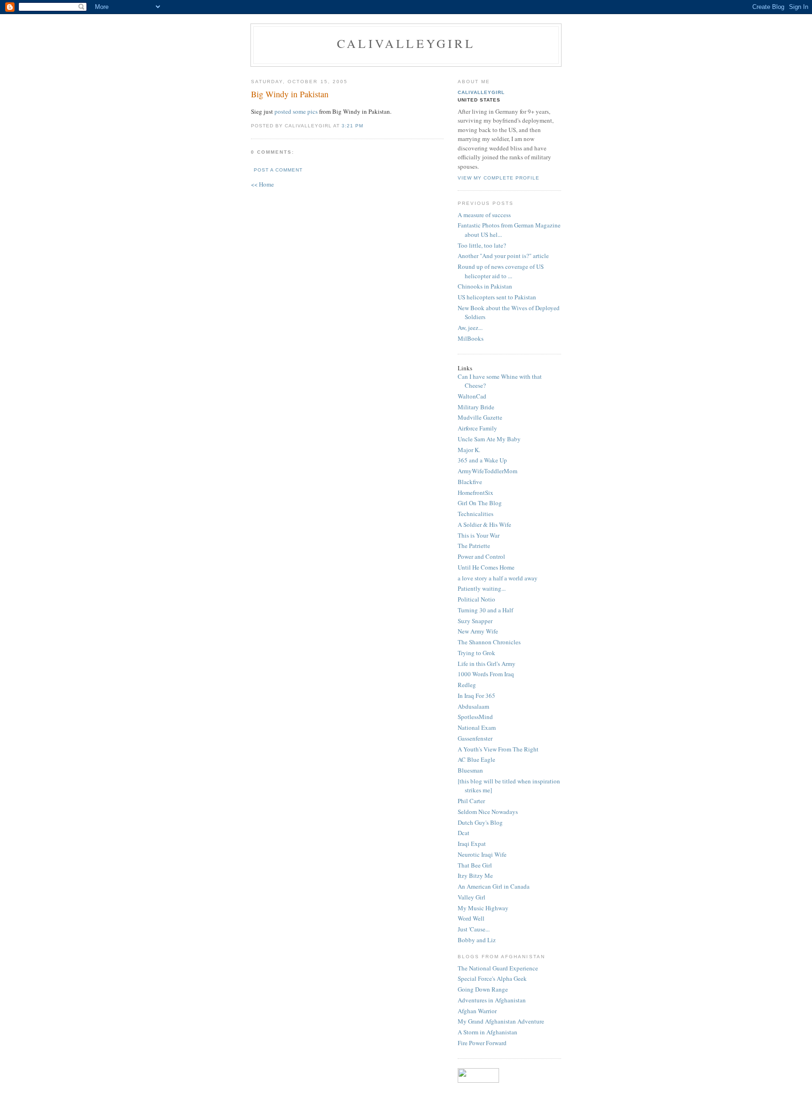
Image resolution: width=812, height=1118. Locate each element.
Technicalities (475, 513)
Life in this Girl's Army (486, 663)
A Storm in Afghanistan (487, 1032)
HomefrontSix (475, 492)
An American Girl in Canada (494, 886)
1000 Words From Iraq (486, 674)
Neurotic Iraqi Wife (482, 854)
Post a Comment (278, 169)
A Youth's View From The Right (498, 749)
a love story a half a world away (498, 578)
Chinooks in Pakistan (485, 286)
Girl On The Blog (480, 503)
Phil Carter (471, 801)
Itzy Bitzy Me (475, 875)
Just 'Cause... (474, 929)
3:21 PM (352, 125)
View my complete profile (498, 177)
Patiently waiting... (482, 588)
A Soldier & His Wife (484, 524)
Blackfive (470, 481)
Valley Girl (471, 897)
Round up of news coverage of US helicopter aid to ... (501, 271)
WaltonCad (472, 396)
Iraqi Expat (472, 843)
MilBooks (471, 338)
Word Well (471, 918)
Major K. (469, 450)
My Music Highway (483, 908)
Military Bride (476, 407)
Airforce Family (477, 428)
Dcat (463, 833)
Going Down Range (483, 989)
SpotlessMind (475, 716)
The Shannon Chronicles (489, 642)
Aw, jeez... (470, 327)
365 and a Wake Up (482, 460)
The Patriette (474, 545)
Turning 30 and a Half (485, 610)
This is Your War (479, 535)
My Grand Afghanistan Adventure (501, 1021)
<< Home (262, 184)
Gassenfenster (475, 738)
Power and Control (481, 556)
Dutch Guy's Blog (480, 822)
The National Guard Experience (498, 968)
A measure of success (484, 215)
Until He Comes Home (486, 567)
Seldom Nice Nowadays (488, 811)
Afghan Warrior (477, 1011)
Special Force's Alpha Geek (492, 978)
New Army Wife (478, 631)
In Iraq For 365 (476, 695)
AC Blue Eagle (476, 759)
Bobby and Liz (477, 940)
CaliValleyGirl (406, 43)
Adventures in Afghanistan (492, 1000)
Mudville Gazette (480, 417)
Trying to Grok (476, 653)
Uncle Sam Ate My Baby (489, 439)
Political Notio (476, 599)
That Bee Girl (475, 865)
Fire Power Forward (482, 1043)
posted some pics (296, 111)
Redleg (467, 684)
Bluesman (470, 770)
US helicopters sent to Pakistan (497, 297)
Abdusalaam (473, 706)
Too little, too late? (482, 245)
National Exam (477, 727)
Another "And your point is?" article (503, 255)
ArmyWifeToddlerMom (487, 471)
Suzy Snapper (475, 621)
